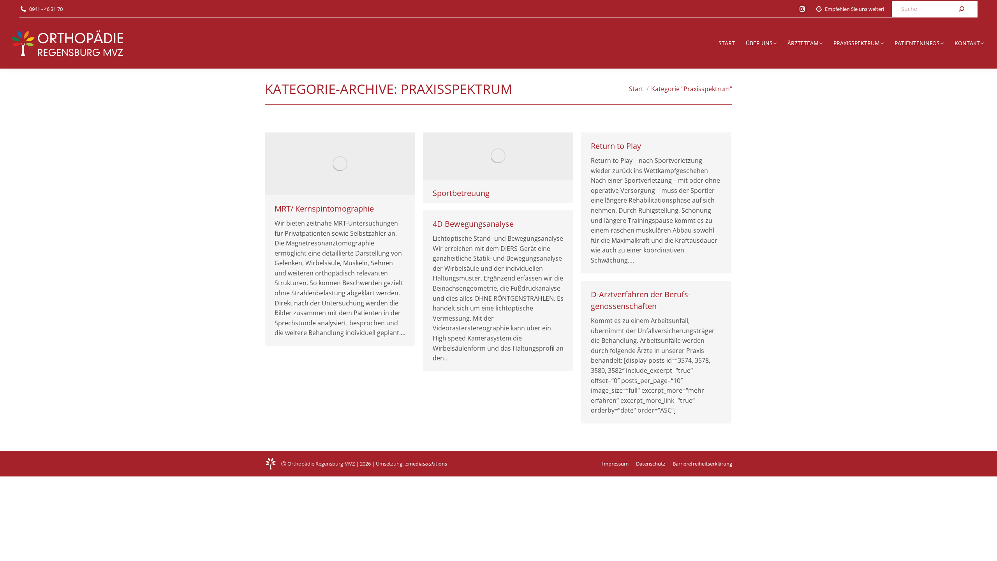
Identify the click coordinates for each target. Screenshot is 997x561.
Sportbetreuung (461, 193)
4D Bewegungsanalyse (473, 224)
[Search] (961, 9)
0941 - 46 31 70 (46, 8)
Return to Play (616, 146)
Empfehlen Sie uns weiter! (854, 8)
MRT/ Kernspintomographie (324, 208)
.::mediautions (426, 463)
